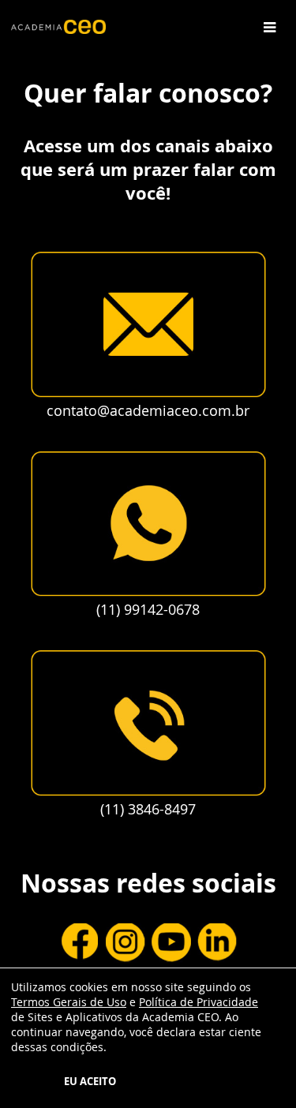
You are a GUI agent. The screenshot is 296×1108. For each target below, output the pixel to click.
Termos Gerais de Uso (68, 1001)
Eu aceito (90, 1081)
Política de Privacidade (198, 1001)
